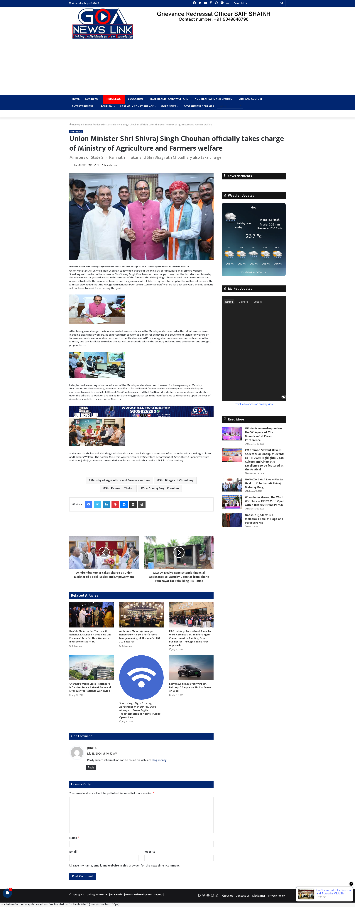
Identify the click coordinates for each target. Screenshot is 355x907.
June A (92, 748)
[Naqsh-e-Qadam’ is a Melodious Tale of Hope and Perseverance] (232, 520)
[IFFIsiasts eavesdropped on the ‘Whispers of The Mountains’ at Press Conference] (232, 433)
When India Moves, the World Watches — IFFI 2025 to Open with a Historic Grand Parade (264, 501)
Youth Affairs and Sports (213, 99)
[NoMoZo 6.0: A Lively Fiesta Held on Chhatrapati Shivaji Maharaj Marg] (232, 485)
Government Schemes (198, 106)
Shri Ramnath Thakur (119, 488)
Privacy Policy (276, 895)
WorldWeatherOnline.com (254, 272)
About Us (227, 895)
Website (149, 851)
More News (168, 106)
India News (113, 99)
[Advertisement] (177, 67)
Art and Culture (251, 99)
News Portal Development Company (144, 894)
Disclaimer (258, 895)
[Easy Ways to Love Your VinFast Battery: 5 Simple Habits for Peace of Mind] (191, 667)
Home (76, 99)
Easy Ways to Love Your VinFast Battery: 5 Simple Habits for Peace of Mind (190, 687)
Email (73, 851)
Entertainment (82, 106)
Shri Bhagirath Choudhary (176, 480)
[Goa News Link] (103, 24)
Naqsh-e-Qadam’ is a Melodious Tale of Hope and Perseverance (264, 519)
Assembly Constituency (136, 106)
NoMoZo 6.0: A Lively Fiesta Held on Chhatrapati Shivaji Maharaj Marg (264, 483)
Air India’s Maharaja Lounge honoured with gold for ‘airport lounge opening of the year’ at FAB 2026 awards (139, 636)
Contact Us (243, 895)
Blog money (159, 760)
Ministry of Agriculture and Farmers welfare (120, 480)
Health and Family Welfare (169, 99)
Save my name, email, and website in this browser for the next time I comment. (126, 865)
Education (135, 99)
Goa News (92, 99)
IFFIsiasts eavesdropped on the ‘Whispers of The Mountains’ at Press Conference (263, 434)
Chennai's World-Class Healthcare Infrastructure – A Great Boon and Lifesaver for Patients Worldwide (90, 687)
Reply (91, 767)
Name (74, 837)
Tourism (107, 106)
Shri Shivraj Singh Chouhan (161, 488)
